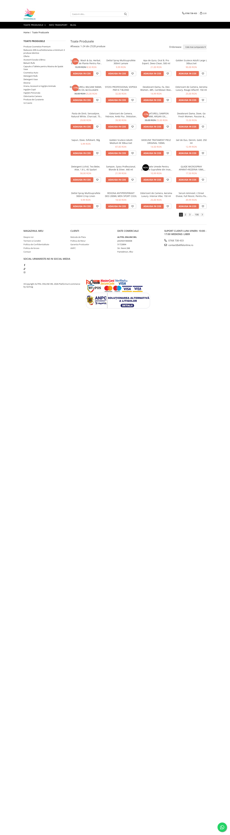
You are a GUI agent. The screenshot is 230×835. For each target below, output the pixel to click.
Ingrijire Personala (31, 92)
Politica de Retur (78, 240)
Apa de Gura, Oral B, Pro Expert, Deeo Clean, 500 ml (156, 62)
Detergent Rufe (30, 75)
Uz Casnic (27, 103)
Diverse (26, 82)
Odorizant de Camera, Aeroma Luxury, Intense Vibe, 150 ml (156, 195)
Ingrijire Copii (29, 89)
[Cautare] (125, 14)
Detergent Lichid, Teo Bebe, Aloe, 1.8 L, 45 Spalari (85, 168)
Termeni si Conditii (32, 240)
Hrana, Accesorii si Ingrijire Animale (39, 86)
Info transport (58, 24)
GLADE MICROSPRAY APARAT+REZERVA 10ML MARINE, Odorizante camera (191, 168)
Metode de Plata (78, 237)
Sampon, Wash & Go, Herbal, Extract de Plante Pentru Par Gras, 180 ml (86, 62)
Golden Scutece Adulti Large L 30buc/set (191, 62)
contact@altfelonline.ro (180, 245)
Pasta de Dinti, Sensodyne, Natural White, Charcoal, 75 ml (85, 115)
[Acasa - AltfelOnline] (39, 14)
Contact (27, 251)
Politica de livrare (31, 248)
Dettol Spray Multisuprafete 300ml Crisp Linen (85, 195)
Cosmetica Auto (30, 72)
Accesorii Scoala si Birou (34, 59)
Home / (27, 32)
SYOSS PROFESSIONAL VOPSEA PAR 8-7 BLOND (121, 88)
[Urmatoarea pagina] (202, 215)
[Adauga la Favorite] (97, 73)
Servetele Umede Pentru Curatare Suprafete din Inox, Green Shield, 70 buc (156, 168)
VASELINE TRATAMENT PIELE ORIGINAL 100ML (156, 141)
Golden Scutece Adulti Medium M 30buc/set (121, 141)
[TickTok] (24, 268)
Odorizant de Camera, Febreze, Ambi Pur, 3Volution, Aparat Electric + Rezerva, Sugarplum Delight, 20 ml (120, 115)
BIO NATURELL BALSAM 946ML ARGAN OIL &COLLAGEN (86, 88)
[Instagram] (24, 272)
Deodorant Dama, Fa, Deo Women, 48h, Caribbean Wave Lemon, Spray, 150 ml (156, 88)
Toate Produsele (33, 24)
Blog (73, 24)
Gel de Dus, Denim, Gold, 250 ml (191, 141)
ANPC (73, 248)
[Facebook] (24, 265)
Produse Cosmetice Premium (37, 46)
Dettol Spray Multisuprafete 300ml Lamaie (120, 62)
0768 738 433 (176, 240)
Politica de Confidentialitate (36, 244)
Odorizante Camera (32, 96)
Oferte (26, 56)
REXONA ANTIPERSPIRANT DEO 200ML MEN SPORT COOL (121, 195)
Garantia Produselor (79, 244)
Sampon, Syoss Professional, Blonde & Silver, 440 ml (121, 168)
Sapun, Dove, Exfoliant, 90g (86, 140)
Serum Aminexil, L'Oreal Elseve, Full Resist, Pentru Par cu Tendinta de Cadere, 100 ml (191, 195)
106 (197, 214)
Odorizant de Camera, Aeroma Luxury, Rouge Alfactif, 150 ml (191, 88)
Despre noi (28, 237)
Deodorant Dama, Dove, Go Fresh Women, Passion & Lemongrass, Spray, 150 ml (191, 115)
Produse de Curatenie (33, 99)
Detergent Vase (30, 79)
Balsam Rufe (29, 63)
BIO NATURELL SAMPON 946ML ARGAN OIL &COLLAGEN (156, 115)
